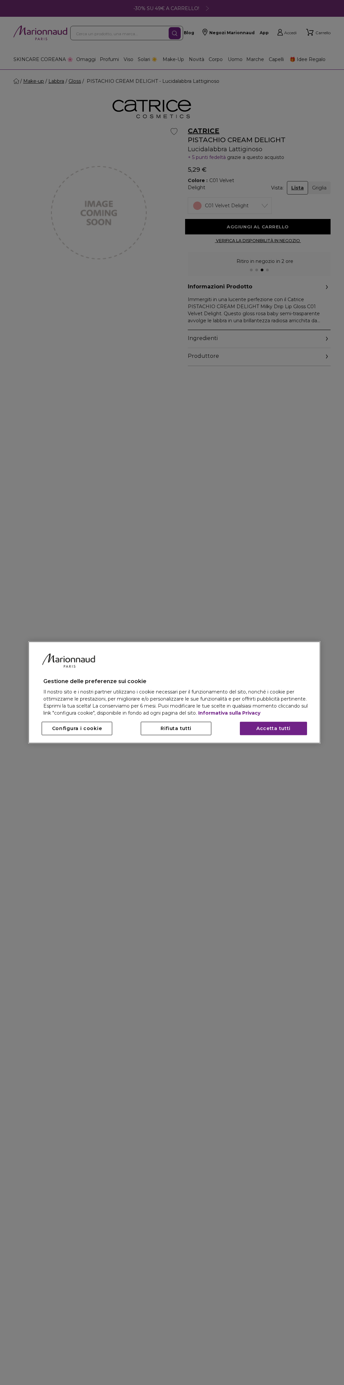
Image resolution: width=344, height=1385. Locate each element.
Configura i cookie (77, 729)
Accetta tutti (273, 729)
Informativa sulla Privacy (229, 713)
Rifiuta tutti (176, 729)
